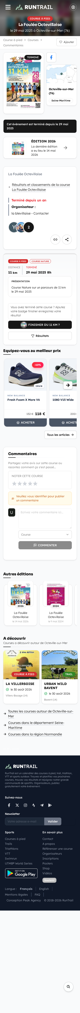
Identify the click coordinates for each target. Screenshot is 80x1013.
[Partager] (67, 239)
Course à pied (12, 40)
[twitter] (17, 805)
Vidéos (47, 873)
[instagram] (25, 805)
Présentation (20, 281)
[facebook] (51, 57)
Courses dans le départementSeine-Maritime (36, 725)
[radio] (14, 483)
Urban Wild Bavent (55, 686)
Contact (47, 839)
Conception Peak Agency (24, 900)
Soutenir (49, 880)
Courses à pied (15, 839)
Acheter (28, 422)
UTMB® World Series (18, 863)
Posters (47, 863)
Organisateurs (52, 853)
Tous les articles (58, 435)
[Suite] (68, 385)
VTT (7, 853)
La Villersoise (20, 684)
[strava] (34, 805)
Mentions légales (16, 894)
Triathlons (11, 849)
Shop (46, 868)
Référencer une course (57, 849)
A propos (48, 844)
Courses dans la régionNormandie (35, 734)
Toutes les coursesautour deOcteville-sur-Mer (40, 713)
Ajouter (69, 42)
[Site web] (55, 239)
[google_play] (50, 805)
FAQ (37, 894)
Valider (53, 821)
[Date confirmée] (7, 689)
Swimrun (11, 858)
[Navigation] (8, 7)
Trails (8, 844)
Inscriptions (50, 858)
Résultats (42, 336)
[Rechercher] (68, 987)
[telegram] (42, 805)
